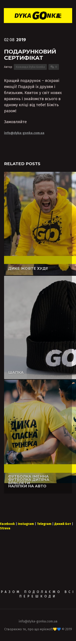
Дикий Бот (62, 524)
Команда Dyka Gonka (30, 67)
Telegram (44, 524)
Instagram (26, 524)
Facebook (7, 524)
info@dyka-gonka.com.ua (24, 133)
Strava (5, 528)
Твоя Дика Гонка (29, 278)
